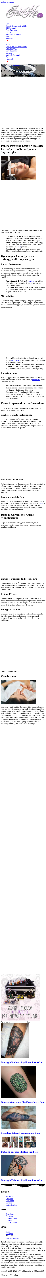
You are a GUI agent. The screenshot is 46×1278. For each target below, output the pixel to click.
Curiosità (9, 32)
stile (19, 247)
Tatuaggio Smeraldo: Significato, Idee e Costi (22, 1102)
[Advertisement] (23, 102)
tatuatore (31, 281)
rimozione (36, 380)
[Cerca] (29, 1022)
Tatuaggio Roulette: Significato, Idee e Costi (22, 1062)
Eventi (8, 36)
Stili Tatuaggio (11, 28)
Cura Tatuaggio (11, 30)
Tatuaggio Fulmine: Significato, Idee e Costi (22, 1180)
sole (41, 503)
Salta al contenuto (7, 2)
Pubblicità (9, 38)
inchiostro (15, 360)
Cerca (3, 1022)
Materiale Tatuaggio (13, 34)
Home (8, 24)
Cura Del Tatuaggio (13, 65)
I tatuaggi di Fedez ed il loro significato (19, 1152)
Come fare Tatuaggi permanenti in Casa (20, 1133)
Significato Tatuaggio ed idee (16, 26)
